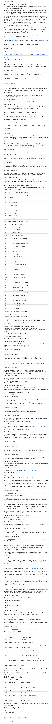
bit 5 (5, 419)
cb (5, 295)
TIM (11, 54)
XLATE (9, 125)
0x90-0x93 (23, 587)
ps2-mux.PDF (35, 568)
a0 (5, 254)
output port (41, 40)
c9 (5, 290)
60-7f (6, 246)
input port (13, 40)
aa (5, 197)
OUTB (43, 54)
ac (5, 272)
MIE (39, 125)
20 (5, 192)
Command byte (15, 325)
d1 (5, 213)
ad (5, 202)
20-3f (6, 241)
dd (5, 303)
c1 (5, 282)
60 (5, 195)
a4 (5, 264)
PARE (6, 54)
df (5, 305)
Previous (7, 1)
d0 (5, 210)
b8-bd (6, 280)
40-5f (6, 243)
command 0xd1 (19, 512)
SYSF (32, 54)
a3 (5, 261)
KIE (44, 125)
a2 (5, 259)
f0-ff (6, 308)
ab (5, 200)
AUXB (16, 54)
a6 (5, 269)
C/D (27, 54)
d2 (5, 298)
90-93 (6, 248)
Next (12, 1)
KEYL (22, 54)
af (5, 274)
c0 (5, 208)
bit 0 (37, 553)
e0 (5, 215)
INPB (38, 54)
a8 (5, 227)
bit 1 (37, 561)
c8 (5, 287)
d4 (5, 232)
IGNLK (25, 125)
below (44, 96)
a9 (5, 229)
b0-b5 (6, 277)
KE (20, 125)
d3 (5, 300)
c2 (5, 285)
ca (5, 293)
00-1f (6, 238)
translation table (37, 135)
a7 (5, 224)
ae (5, 205)
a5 (5, 267)
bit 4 (32, 157)
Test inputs (25, 613)
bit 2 (14, 165)
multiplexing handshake (20, 345)
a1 (5, 256)
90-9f (6, 251)
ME (15, 125)
